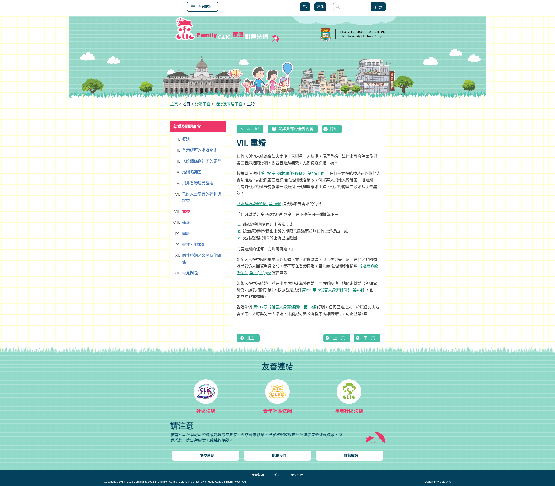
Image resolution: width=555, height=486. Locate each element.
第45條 (359, 290)
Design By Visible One (437, 481)
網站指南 (297, 475)
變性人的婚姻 (194, 245)
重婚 (186, 212)
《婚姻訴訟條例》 (252, 204)
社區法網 (205, 411)
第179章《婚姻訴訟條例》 (284, 173)
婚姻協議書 (192, 172)
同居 (186, 234)
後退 (250, 338)
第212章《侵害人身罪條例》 (326, 290)
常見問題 (190, 273)
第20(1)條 (316, 173)
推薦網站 (351, 455)
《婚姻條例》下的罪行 (201, 161)
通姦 (186, 222)
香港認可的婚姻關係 (199, 150)
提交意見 (207, 455)
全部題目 (206, 7)
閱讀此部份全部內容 (295, 129)
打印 (334, 129)
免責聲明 (258, 475)
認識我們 (279, 455)
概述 (186, 139)
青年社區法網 (277, 411)
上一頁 (339, 338)
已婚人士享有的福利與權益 (201, 197)
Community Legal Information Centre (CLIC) (160, 481)
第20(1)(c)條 (260, 273)
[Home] (174, 104)
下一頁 (369, 338)
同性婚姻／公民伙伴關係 (201, 258)
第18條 (275, 204)
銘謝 (277, 475)
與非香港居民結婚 (197, 183)
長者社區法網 (349, 411)
